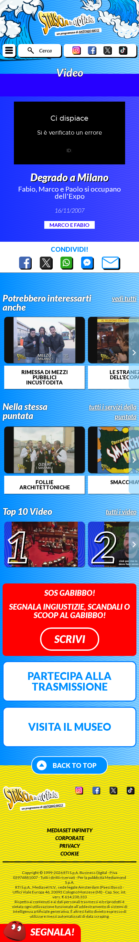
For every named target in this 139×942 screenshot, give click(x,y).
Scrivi (69, 639)
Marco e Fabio (69, 225)
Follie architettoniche (44, 485)
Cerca (45, 50)
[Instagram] (76, 50)
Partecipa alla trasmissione (69, 681)
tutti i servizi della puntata (112, 411)
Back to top (75, 765)
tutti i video (121, 511)
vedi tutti (124, 298)
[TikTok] (123, 50)
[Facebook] (92, 50)
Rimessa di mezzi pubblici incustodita (44, 377)
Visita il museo (69, 726)
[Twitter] (107, 50)
